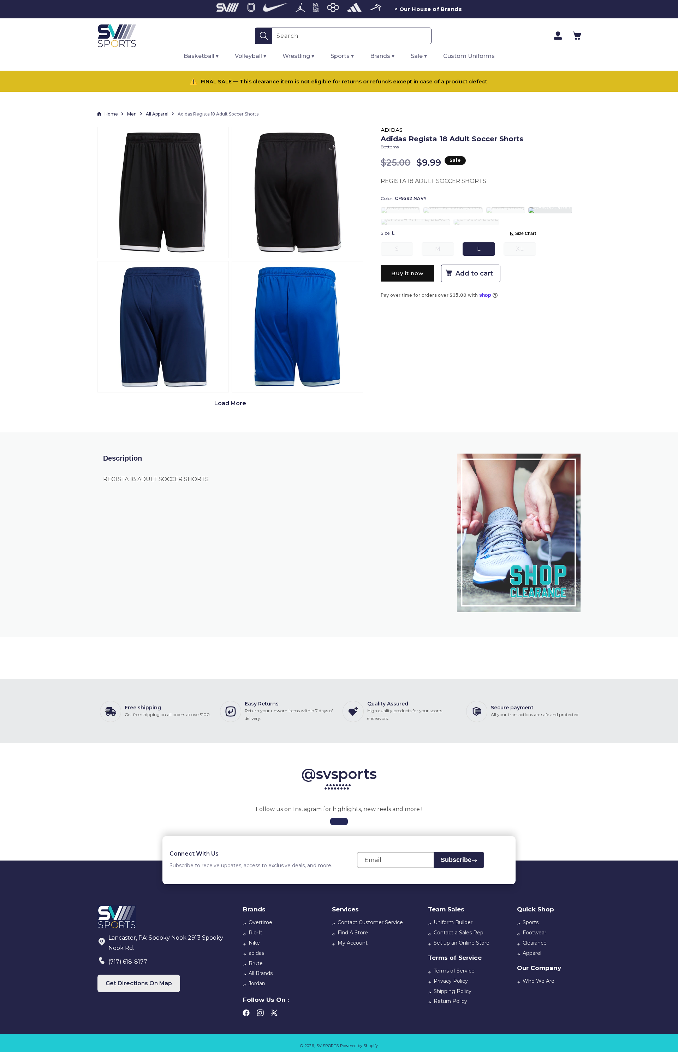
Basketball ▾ (201, 56)
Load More (230, 403)
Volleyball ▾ (250, 56)
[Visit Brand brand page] (227, 9)
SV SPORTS (327, 1045)
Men (132, 114)
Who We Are (538, 981)
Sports (531, 922)
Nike (254, 943)
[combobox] (351, 36)
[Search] (263, 36)
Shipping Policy (452, 991)
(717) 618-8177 (127, 961)
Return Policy (450, 1001)
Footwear (534, 932)
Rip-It (255, 932)
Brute (256, 963)
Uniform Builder (453, 922)
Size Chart (525, 233)
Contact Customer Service (370, 922)
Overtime (260, 922)
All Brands (261, 973)
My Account (353, 943)
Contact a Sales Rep (458, 932)
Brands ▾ (382, 56)
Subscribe (456, 860)
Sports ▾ (342, 56)
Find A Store (353, 932)
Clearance (535, 943)
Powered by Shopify (359, 1045)
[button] (577, 35)
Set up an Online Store (461, 943)
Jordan (257, 983)
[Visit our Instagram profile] (339, 821)
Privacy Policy (451, 981)
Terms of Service (454, 971)
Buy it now (407, 273)
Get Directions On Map (139, 983)
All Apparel (157, 114)
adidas (256, 953)
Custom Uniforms (469, 56)
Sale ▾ (419, 56)
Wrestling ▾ (298, 56)
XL (526, 251)
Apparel (532, 953)
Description (122, 458)
